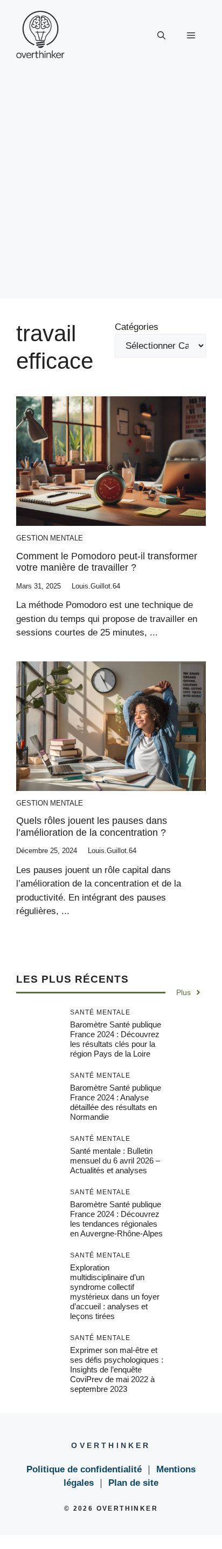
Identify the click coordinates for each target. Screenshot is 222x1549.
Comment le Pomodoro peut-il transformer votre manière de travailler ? (106, 562)
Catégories (136, 327)
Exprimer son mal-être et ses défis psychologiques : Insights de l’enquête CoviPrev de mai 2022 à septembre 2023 (116, 1369)
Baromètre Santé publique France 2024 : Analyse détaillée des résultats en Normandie (115, 1102)
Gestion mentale (49, 538)
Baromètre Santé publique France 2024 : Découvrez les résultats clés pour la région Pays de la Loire (115, 1039)
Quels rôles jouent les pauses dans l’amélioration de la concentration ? (91, 826)
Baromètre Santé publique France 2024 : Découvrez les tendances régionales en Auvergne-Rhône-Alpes (116, 1219)
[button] (161, 35)
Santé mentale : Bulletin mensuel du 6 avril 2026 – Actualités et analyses (115, 1160)
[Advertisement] (111, 187)
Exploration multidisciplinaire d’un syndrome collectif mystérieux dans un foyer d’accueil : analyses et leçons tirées (114, 1292)
